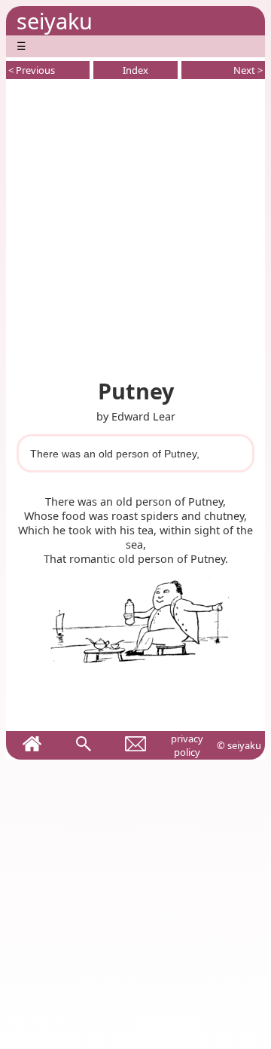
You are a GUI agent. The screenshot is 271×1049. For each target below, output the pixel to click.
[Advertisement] (135, 226)
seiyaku (55, 20)
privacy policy (187, 745)
